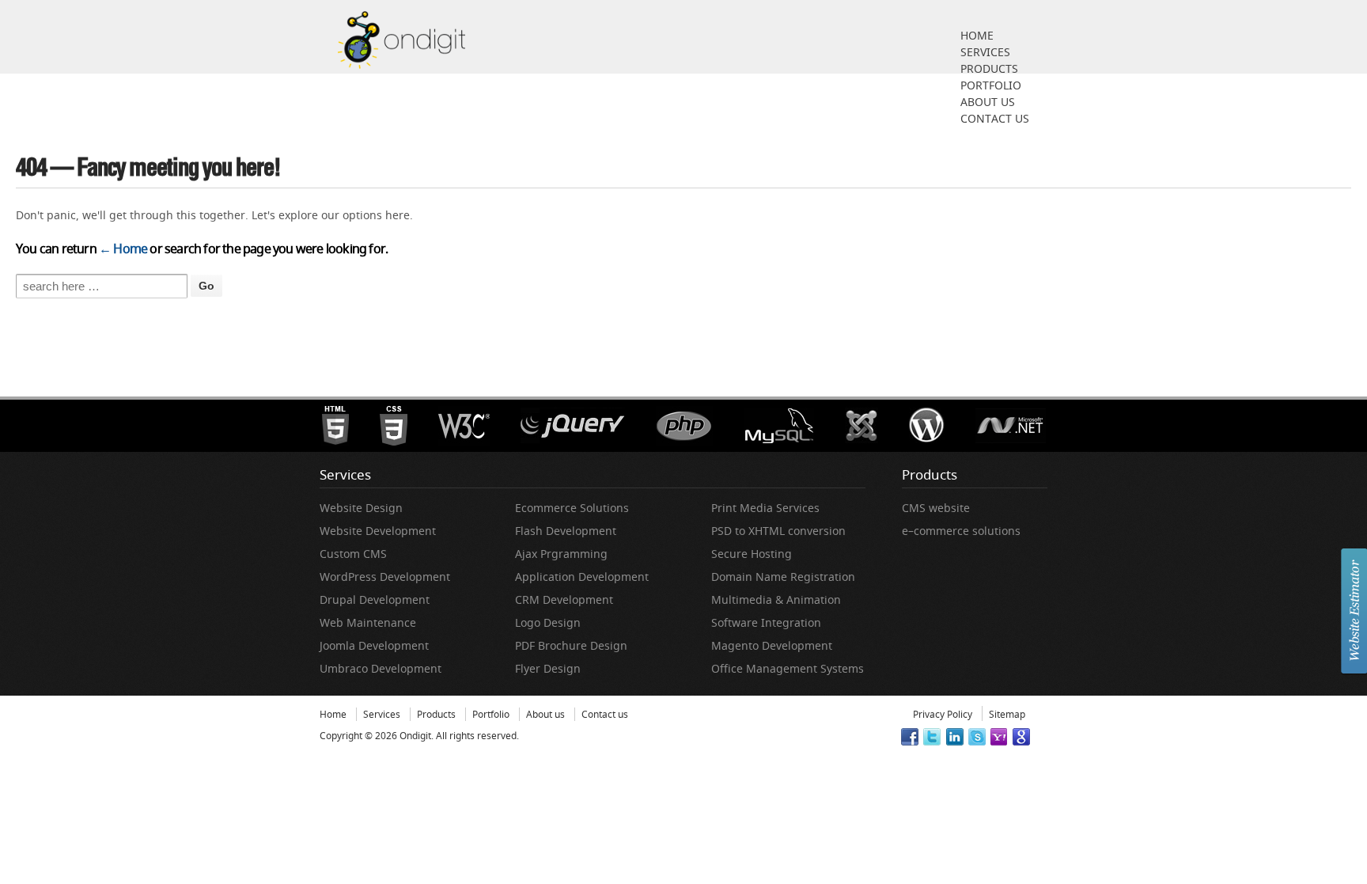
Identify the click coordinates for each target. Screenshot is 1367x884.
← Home (123, 248)
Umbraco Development (380, 668)
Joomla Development (374, 645)
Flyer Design (548, 668)
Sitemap (1007, 714)
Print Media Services (765, 507)
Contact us (994, 118)
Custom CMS (353, 553)
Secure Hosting (751, 553)
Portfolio (990, 85)
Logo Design (548, 622)
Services (985, 51)
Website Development (378, 530)
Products (989, 68)
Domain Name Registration (783, 576)
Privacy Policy (942, 714)
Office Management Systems (787, 668)
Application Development (582, 576)
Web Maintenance (368, 622)
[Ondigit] (401, 39)
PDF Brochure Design (571, 645)
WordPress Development (385, 576)
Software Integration (766, 622)
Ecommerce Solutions (572, 507)
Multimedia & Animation (776, 599)
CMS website (936, 507)
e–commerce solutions (961, 530)
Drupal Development (375, 599)
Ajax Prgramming (561, 553)
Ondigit (414, 735)
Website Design (361, 507)
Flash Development (565, 530)
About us (987, 101)
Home (977, 35)
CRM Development (564, 599)
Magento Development (771, 645)
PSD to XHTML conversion (778, 530)
